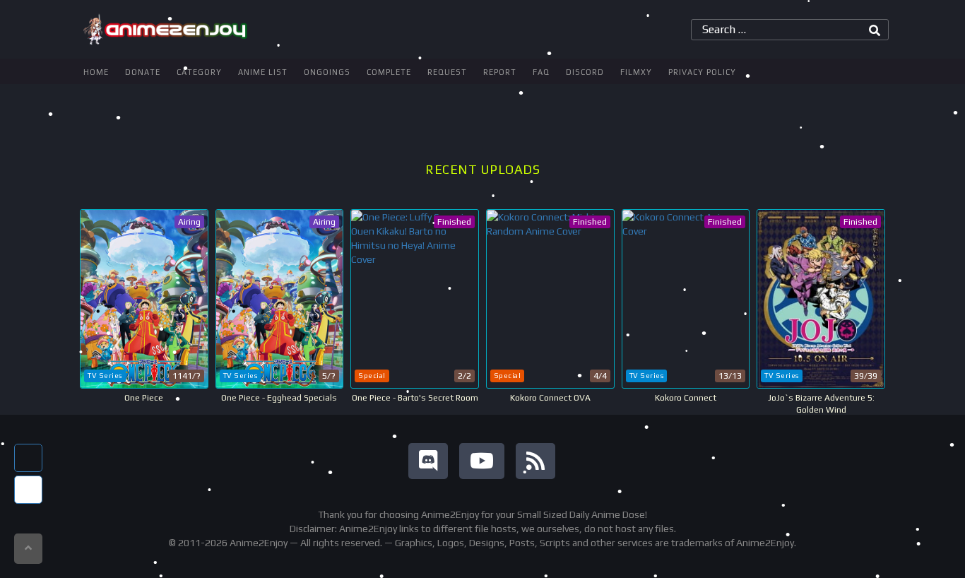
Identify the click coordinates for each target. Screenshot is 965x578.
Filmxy (636, 72)
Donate (142, 72)
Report (499, 72)
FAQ (541, 72)
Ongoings (327, 72)
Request (447, 72)
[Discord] (428, 461)
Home (96, 72)
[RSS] (535, 461)
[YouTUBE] (481, 461)
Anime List (263, 72)
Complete (389, 72)
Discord (585, 72)
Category (199, 72)
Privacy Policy (702, 72)
